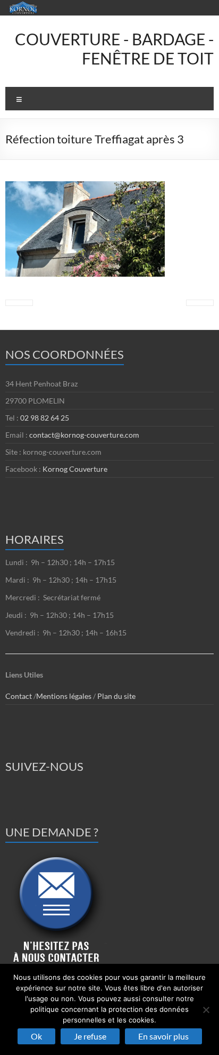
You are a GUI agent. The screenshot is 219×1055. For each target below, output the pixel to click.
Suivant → (200, 303)
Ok (36, 1036)
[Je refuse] (205, 1009)
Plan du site (116, 695)
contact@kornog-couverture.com (84, 434)
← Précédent (19, 303)
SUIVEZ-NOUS (44, 766)
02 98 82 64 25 (44, 417)
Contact (18, 695)
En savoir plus (163, 1036)
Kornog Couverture (75, 468)
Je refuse (90, 1036)
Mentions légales (64, 695)
